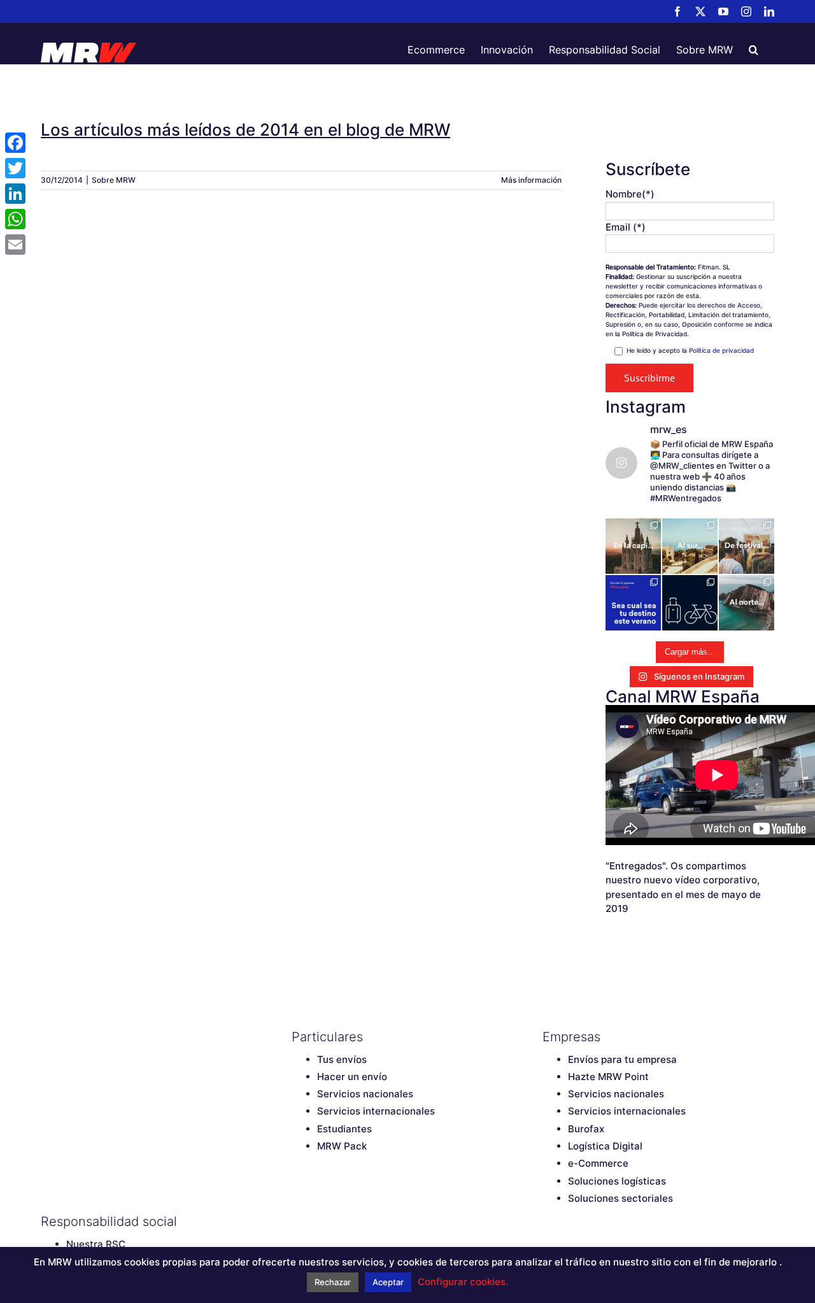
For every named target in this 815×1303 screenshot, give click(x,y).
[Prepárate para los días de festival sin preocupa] (746, 546)
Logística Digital (605, 1146)
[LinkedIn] (387, 1221)
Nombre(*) (630, 194)
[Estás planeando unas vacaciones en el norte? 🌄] (746, 602)
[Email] (15, 244)
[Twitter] (320, 1221)
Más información (531, 180)
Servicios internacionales (376, 1111)
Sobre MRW (114, 180)
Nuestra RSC (95, 1244)
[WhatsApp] (15, 219)
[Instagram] (364, 1221)
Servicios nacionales (365, 1094)
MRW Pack (342, 1146)
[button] (753, 49)
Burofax (586, 1129)
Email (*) (626, 227)
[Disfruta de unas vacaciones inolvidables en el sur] (690, 546)
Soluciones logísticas (617, 1181)
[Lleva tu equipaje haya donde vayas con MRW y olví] (690, 602)
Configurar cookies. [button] (463, 1282)
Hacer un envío (352, 1077)
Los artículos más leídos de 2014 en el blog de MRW (245, 129)
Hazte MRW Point (608, 1077)
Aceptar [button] (388, 1282)
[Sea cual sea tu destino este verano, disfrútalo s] (633, 602)
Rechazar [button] (333, 1282)
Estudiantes (344, 1129)
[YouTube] (342, 1221)
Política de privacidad (721, 350)
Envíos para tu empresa (622, 1059)
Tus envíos (342, 1059)
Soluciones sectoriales (620, 1198)
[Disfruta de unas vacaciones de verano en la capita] (633, 546)
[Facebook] (298, 1221)
